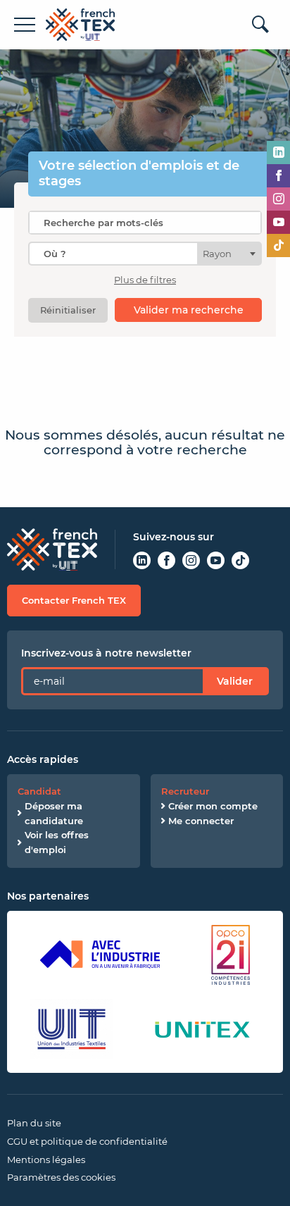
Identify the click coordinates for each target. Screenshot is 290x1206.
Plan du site (34, 1123)
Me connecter (201, 820)
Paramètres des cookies (61, 1177)
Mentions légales (46, 1159)
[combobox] (145, 253)
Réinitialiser (68, 310)
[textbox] (221, 253)
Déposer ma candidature (54, 813)
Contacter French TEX (74, 600)
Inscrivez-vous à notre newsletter (106, 653)
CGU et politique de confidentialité (87, 1141)
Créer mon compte (213, 806)
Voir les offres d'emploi (57, 842)
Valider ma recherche (189, 310)
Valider (235, 681)
